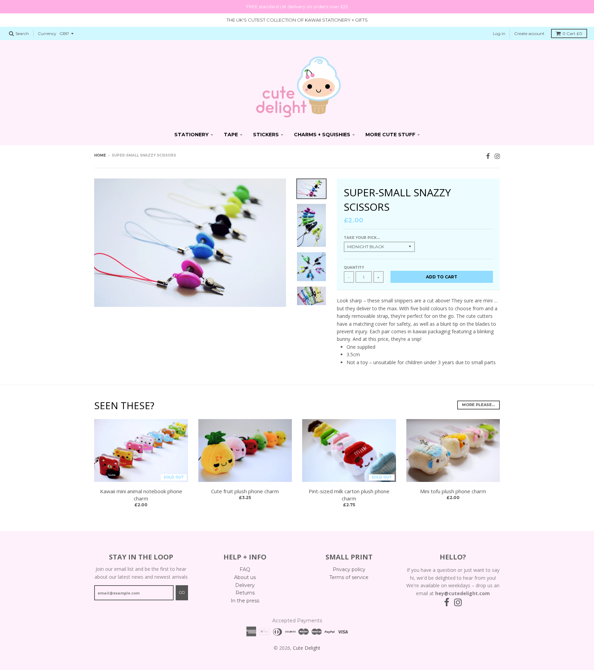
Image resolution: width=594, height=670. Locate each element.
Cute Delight (306, 648)
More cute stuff (390, 134)
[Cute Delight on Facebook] (488, 156)
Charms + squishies (322, 134)
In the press (245, 601)
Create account (529, 33)
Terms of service (348, 577)
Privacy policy (349, 569)
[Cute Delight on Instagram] (497, 156)
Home (100, 155)
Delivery (245, 585)
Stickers (266, 134)
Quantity (354, 267)
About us (245, 577)
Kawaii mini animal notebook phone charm (141, 495)
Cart (572, 33)
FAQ (245, 569)
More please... (478, 404)
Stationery (191, 134)
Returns (245, 593)
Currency (47, 33)
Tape (231, 134)
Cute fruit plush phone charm (245, 491)
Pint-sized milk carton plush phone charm (349, 495)
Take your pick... (362, 237)
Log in (499, 33)
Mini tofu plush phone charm (453, 491)
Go (182, 592)
